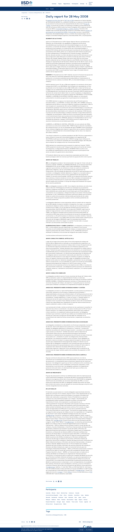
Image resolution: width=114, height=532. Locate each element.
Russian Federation (50, 501)
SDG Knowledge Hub (88, 522)
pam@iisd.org (58, 420)
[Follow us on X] (27, 522)
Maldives (54, 499)
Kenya (84, 497)
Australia (48, 493)
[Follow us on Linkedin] (32, 522)
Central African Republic (52, 495)
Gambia (87, 495)
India (66, 497)
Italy (76, 497)
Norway (85, 499)
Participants (75, 3)
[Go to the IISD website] (88, 527)
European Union (58, 504)
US (90, 501)
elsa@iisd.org (80, 470)
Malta (58, 499)
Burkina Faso (64, 493)
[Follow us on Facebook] (29, 522)
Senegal (59, 501)
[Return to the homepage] (26, 3)
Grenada (48, 497)
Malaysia (48, 499)
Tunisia (81, 501)
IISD (80, 522)
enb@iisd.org (50, 415)
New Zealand (70, 499)
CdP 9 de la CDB (69, 20)
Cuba (82, 495)
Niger (76, 499)
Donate (90, 4)
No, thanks (89, 529)
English (52, 8)
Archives (54, 3)
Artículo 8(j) (72, 32)
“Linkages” (60, 472)
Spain (63, 501)
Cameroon (71, 493)
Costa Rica (76, 495)
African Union (49, 504)
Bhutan (53, 493)
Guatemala (54, 497)
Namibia (63, 499)
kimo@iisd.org (69, 422)
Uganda (86, 501)
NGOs (64, 504)
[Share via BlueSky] (29, 18)
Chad (61, 495)
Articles (82, 3)
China (65, 495)
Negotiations (66, 3)
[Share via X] (22, 18)
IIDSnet (70, 472)
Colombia (70, 495)
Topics (60, 3)
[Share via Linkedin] (27, 18)
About (90, 3)
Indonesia (70, 497)
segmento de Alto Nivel (54, 20)
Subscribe (91, 2)
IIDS (91, 472)
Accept (81, 529)
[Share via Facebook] (24, 18)
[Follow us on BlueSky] (34, 522)
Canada (77, 493)
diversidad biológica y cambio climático (67, 29)
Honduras (60, 497)
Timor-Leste (75, 501)
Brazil (58, 493)
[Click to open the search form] (86, 4)
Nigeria (80, 499)
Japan (79, 497)
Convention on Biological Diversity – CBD (56, 515)
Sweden (68, 501)
